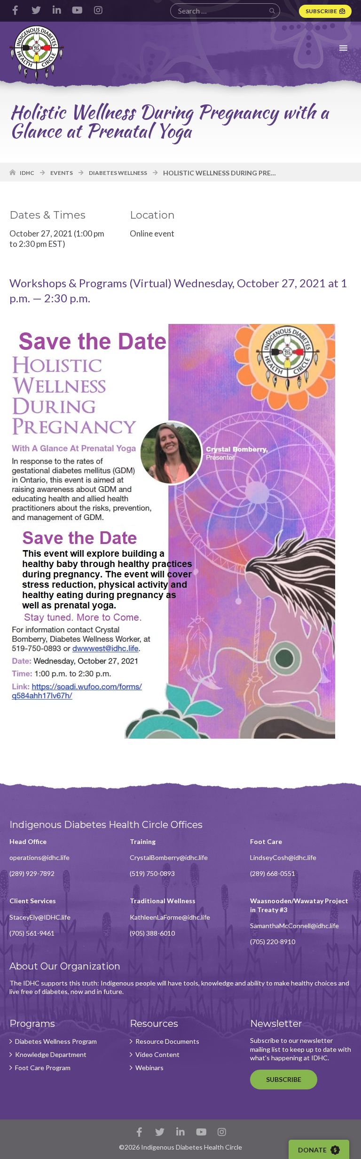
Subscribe (321, 11)
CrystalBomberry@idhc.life (169, 857)
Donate (313, 1150)
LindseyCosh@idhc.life (283, 857)
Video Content (157, 1054)
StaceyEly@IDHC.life (40, 917)
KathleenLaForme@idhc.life (170, 917)
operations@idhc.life (39, 857)
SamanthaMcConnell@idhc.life (294, 926)
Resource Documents (167, 1041)
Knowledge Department (50, 1054)
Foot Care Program (43, 1068)
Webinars (149, 1068)
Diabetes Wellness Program (56, 1041)
